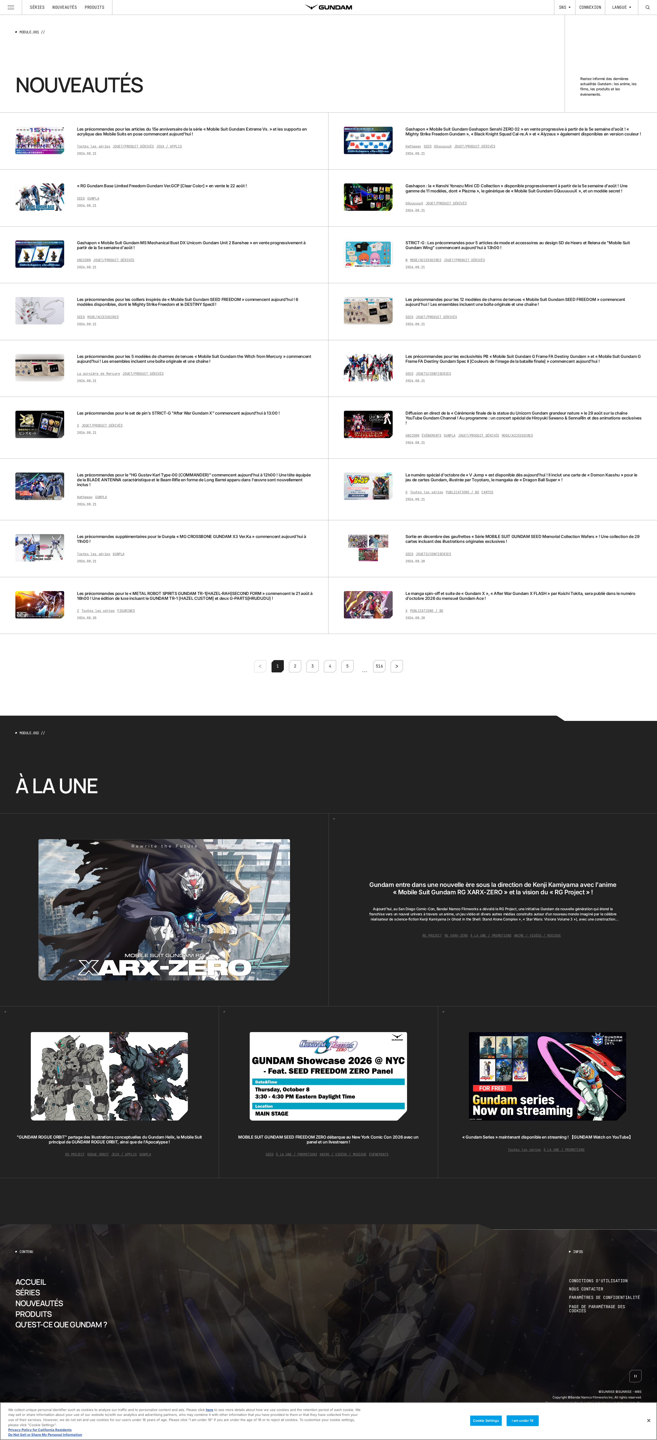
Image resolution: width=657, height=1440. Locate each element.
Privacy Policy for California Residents (40, 1430)
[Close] (648, 1420)
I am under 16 (523, 1420)
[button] (278, 665)
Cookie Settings (486, 1420)
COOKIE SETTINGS (605, 1308)
